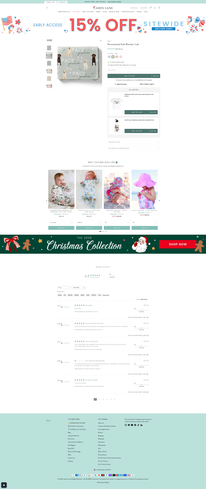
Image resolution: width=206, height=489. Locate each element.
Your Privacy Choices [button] (104, 464)
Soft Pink (120, 56)
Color (112, 53)
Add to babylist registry (147, 84)
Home (139, 12)
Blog (69, 432)
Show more (106, 295)
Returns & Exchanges (74, 452)
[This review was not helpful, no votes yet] (147, 317)
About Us (101, 423)
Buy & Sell (71, 448)
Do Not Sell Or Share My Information (109, 458)
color (99, 295)
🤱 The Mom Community (75, 426)
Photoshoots (102, 445)
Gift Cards (71, 439)
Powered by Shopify (103, 482)
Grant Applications (103, 429)
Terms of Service (103, 461)
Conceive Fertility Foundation (107, 426)
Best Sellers (88, 12)
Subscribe (143, 8)
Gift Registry (72, 445)
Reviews (100, 432)
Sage (113, 56)
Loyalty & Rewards (73, 436)
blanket (77, 295)
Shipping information (119, 148)
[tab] (50, 2)
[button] (78, 40)
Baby (98, 12)
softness (94, 295)
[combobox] (64, 287)
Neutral (116, 56)
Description (114, 142)
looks (87, 295)
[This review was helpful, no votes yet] (144, 317)
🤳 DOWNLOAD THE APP (76, 423)
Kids (105, 12)
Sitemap (70, 461)
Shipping (100, 436)
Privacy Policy (102, 455)
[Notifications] (150, 8)
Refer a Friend (102, 452)
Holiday (76, 12)
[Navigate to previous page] (91, 399)
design (82, 295)
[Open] (4, 485)
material (70, 295)
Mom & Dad (114, 12)
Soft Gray (109, 56)
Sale (146, 12)
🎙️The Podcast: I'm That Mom (77, 429)
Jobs (99, 448)
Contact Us (71, 458)
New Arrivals (64, 12)
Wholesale (134, 8)
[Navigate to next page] (114, 399)
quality (59, 295)
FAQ (69, 455)
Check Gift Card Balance (75, 442)
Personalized (128, 12)
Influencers (101, 442)
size (65, 295)
